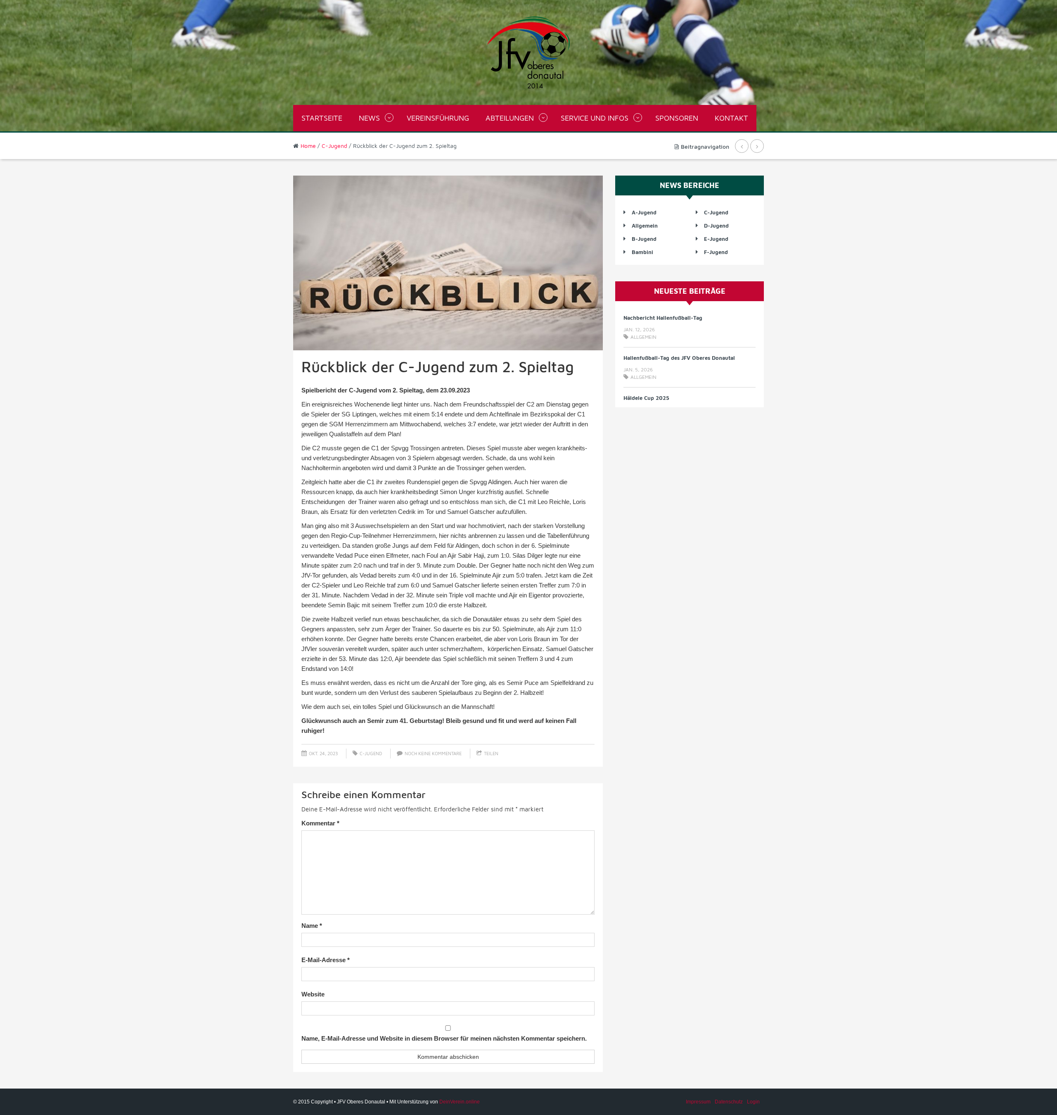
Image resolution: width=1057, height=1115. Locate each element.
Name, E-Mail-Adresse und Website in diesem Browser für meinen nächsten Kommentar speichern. (444, 1038)
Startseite (321, 118)
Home (308, 145)
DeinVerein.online (459, 1102)
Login (753, 1102)
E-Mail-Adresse (325, 959)
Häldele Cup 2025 (646, 398)
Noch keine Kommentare (433, 753)
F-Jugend (716, 252)
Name (311, 925)
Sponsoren (676, 118)
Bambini (642, 252)
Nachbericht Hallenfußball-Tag (662, 317)
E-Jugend (716, 238)
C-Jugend (334, 145)
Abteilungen (510, 118)
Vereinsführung (438, 118)
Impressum (698, 1102)
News (369, 118)
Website (313, 994)
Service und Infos (594, 118)
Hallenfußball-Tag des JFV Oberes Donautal (679, 357)
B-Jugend (644, 238)
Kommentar (320, 823)
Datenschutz (729, 1102)
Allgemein (645, 225)
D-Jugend (716, 225)
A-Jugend (644, 212)
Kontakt (731, 118)
